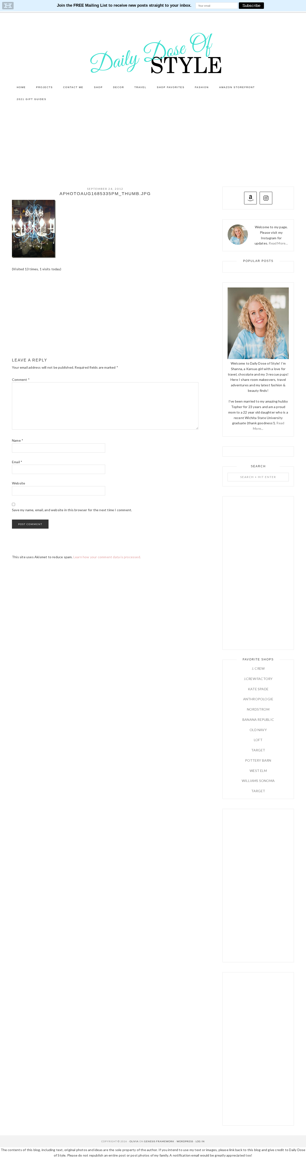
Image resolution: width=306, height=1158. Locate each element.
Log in (200, 1141)
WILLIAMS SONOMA (258, 781)
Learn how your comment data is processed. (107, 557)
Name (17, 440)
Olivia (134, 1141)
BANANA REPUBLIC (258, 719)
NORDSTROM (258, 709)
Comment (21, 379)
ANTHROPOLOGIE (258, 699)
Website (18, 483)
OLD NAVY (258, 730)
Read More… (278, 243)
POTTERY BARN (258, 760)
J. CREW (258, 668)
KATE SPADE (258, 689)
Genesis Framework (159, 1141)
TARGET (258, 750)
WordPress (185, 1141)
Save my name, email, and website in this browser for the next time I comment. (72, 510)
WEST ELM (258, 771)
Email (17, 462)
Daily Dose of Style (153, 53)
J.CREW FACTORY (258, 679)
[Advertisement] (153, 141)
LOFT (258, 740)
